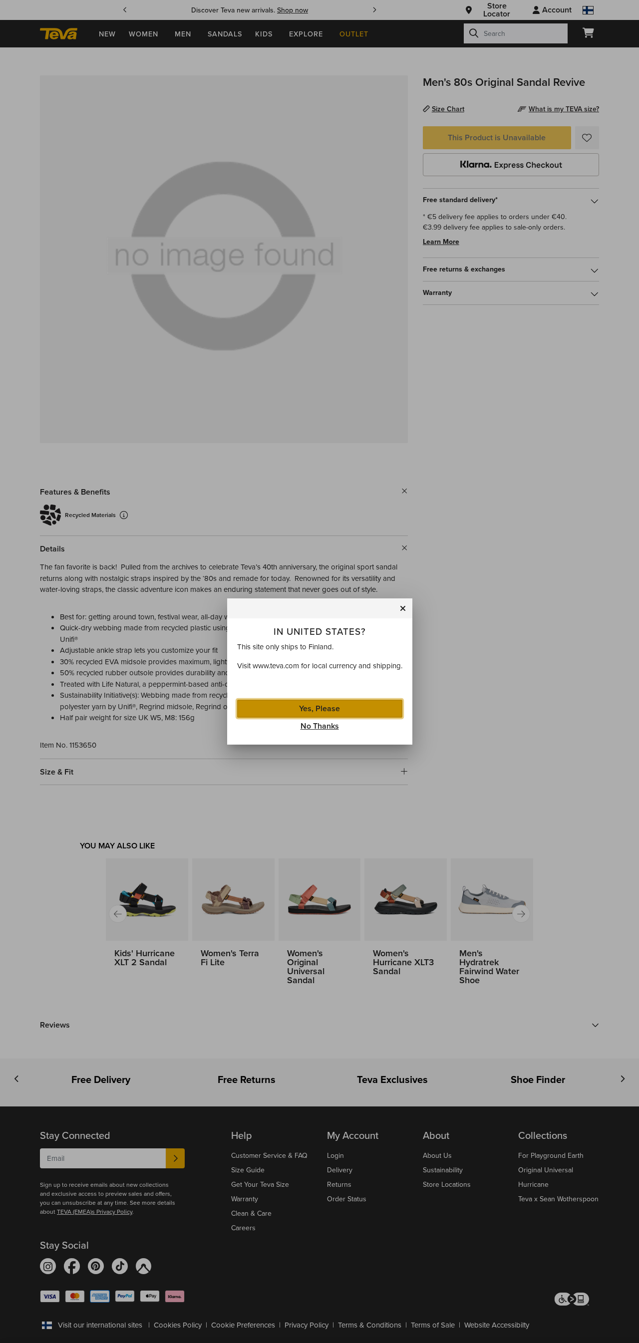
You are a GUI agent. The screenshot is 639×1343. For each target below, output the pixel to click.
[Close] (402, 608)
